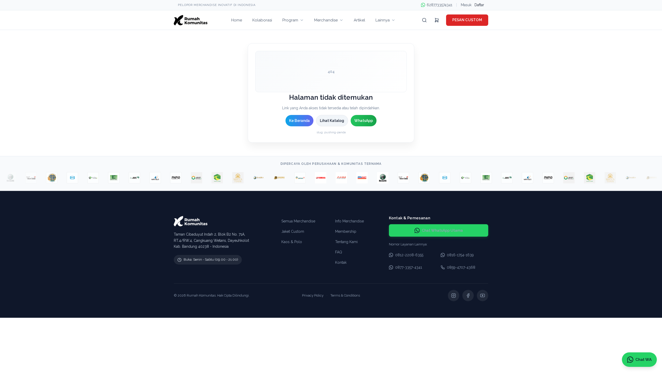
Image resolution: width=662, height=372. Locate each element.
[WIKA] (68, 177)
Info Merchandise (349, 221)
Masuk (466, 5)
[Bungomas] (275, 177)
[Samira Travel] (254, 177)
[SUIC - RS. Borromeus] (130, 177)
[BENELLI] (378, 177)
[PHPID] (171, 177)
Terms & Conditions (345, 295)
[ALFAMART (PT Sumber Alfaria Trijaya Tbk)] (357, 177)
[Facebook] (468, 295)
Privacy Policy (313, 295)
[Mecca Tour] (233, 177)
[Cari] (424, 20)
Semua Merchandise (298, 221)
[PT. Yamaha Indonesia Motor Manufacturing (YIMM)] (316, 177)
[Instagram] (453, 295)
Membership (345, 231)
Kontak (341, 262)
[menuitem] (236, 20)
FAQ (338, 252)
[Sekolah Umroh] (192, 177)
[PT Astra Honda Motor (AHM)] (337, 177)
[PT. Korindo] (88, 177)
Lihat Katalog (332, 121)
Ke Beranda (299, 121)
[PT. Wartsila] (151, 177)
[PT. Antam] (295, 177)
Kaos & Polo (291, 242)
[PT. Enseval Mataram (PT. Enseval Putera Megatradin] (109, 177)
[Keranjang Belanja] (437, 20)
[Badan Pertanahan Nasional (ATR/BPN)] (47, 177)
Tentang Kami (346, 242)
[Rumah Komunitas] (190, 20)
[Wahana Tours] (213, 177)
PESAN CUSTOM (467, 20)
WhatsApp (363, 121)
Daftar (479, 5)
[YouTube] (482, 295)
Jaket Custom (292, 231)
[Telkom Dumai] (26, 177)
